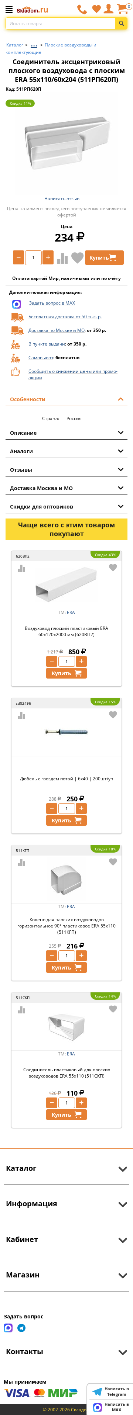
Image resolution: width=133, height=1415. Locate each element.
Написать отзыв (61, 198)
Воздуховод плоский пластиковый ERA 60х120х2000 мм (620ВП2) (66, 631)
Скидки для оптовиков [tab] (41, 506)
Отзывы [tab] (21, 469)
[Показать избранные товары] (96, 9)
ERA (71, 612)
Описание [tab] (23, 432)
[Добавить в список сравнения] (61, 258)
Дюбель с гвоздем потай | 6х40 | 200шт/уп (66, 779)
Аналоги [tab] (21, 451)
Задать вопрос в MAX (52, 303)
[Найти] (121, 23)
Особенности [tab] (27, 399)
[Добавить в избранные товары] (77, 257)
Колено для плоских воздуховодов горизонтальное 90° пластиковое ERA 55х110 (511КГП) (66, 925)
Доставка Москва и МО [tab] (41, 488)
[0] (122, 11)
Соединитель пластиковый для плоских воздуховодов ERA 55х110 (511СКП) (66, 1073)
